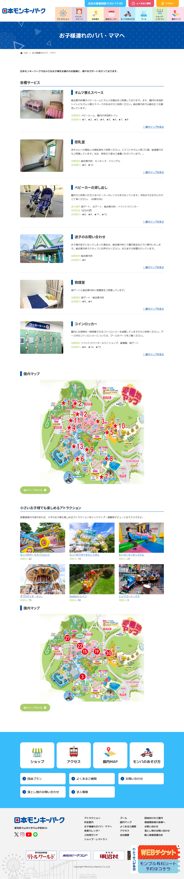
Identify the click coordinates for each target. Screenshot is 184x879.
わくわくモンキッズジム (131, 554)
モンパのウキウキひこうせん (84, 554)
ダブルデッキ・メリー (31, 596)
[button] (35, 490)
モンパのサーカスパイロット (35, 554)
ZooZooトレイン (78, 596)
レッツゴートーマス (129, 596)
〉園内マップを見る (153, 126)
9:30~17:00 (115, 3)
